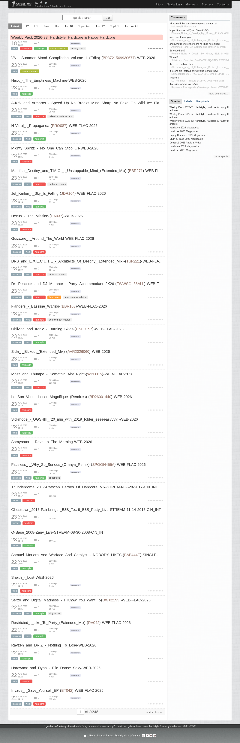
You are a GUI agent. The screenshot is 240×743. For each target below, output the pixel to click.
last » (158, 712)
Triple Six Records (57, 274)
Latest (15, 26)
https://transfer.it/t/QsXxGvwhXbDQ (189, 30)
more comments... (219, 93)
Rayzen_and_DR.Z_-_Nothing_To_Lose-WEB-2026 (53, 645)
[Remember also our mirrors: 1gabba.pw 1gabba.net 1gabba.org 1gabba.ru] (22, 4)
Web (15, 48)
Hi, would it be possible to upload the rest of (193, 23)
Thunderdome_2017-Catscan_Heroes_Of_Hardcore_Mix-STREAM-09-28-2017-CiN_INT (84, 487)
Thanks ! (174, 77)
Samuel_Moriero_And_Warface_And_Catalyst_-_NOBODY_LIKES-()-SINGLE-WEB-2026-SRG (98, 555)
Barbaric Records (57, 184)
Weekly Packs (78, 48)
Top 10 (69, 26)
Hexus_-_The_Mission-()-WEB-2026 (47, 216)
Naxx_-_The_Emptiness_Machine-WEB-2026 (48, 80)
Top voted (84, 26)
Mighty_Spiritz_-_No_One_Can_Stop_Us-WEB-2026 (54, 148)
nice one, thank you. (181, 37)
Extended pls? (177, 50)
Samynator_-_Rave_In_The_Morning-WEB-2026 (51, 442)
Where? (174, 57)
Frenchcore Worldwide (76, 297)
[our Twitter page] (150, 735)
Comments (178, 17)
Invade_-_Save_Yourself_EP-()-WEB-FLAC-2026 (57, 690)
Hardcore (26, 48)
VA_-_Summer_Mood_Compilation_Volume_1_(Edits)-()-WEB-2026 (83, 58)
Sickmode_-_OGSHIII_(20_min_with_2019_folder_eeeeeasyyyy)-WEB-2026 (74, 419)
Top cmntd (131, 26)
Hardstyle (40, 48)
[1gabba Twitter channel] (46, 3)
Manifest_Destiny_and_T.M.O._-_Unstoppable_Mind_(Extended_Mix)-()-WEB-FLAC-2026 (92, 171)
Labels (188, 101)
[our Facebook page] (147, 735)
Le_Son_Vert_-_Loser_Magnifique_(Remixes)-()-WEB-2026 (71, 397)
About (91, 735)
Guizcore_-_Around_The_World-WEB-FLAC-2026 (52, 238)
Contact (135, 735)
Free (46, 26)
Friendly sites (122, 735)
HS (36, 26)
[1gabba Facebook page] (41, 3)
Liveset (16, 500)
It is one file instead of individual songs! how (194, 70)
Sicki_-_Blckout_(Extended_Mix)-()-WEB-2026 (60, 351)
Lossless (17, 116)
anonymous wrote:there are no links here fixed (195, 43)
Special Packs (105, 735)
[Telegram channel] (154, 735)
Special (175, 101)
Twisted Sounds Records (60, 116)
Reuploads (202, 101)
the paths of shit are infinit (184, 84)
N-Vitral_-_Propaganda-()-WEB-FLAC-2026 (54, 126)
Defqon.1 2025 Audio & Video (185, 142)
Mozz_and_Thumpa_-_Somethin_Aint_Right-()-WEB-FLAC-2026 (72, 374)
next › (149, 712)
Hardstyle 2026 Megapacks (184, 127)
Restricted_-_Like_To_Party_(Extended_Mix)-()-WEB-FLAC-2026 (71, 623)
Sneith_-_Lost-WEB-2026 (32, 577)
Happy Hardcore (58, 48)
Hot (57, 26)
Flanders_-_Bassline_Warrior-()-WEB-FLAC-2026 (59, 306)
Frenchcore (54, 297)
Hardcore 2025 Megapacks (184, 150)
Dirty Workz (54, 613)
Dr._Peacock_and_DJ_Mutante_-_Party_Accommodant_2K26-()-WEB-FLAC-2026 (93, 284)
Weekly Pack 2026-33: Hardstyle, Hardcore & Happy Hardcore (63, 37)
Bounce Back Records (59, 319)
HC (27, 26)
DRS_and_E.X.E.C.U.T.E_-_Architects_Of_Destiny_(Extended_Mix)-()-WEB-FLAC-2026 (91, 261)
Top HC (100, 26)
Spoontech (54, 478)
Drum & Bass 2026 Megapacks (186, 138)
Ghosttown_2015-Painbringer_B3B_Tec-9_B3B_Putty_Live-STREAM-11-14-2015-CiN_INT (86, 510)
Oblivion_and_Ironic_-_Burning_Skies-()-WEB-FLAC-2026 (67, 329)
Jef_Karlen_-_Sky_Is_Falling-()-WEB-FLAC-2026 (58, 193)
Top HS (114, 26)
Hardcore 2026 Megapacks (184, 131)
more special (222, 156)
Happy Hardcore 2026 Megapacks (188, 135)
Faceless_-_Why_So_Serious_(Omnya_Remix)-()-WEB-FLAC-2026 (78, 464)
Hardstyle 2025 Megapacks (184, 146)
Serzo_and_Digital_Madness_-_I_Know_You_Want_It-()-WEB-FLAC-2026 (81, 600)
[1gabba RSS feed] (36, 3)
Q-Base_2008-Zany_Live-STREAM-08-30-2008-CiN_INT (58, 532)
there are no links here (182, 64)
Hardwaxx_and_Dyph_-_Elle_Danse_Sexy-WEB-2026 (55, 668)
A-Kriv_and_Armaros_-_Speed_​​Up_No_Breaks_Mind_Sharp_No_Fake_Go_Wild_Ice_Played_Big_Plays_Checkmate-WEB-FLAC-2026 (123, 103)
